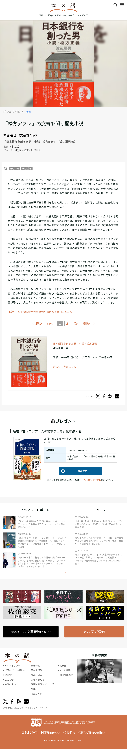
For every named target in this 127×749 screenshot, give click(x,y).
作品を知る (36, 675)
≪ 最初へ (38, 323)
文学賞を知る (37, 679)
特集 (33, 689)
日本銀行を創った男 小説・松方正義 (75, 343)
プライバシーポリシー (15, 670)
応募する (73, 471)
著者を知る (36, 670)
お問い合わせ (11, 684)
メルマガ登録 (94, 631)
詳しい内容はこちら (64, 366)
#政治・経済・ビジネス (28, 150)
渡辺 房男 (14, 168)
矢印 (63, 572)
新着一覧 (35, 665)
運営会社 (9, 675)
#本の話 (14, 146)
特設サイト (36, 693)
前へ (50, 323)
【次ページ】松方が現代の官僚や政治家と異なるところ (40, 311)
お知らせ (9, 679)
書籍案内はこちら (31, 632)
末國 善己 (9, 135)
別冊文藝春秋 (66, 675)
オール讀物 (65, 670)
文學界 (63, 665)
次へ (77, 323)
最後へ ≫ (89, 323)
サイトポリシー (12, 665)
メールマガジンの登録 (90, 479)
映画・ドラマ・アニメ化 (43, 684)
